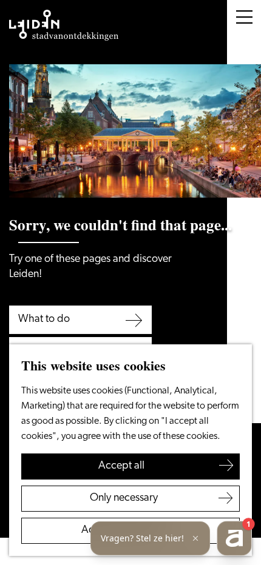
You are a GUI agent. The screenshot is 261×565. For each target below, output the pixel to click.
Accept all (121, 466)
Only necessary (124, 498)
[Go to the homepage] (63, 25)
